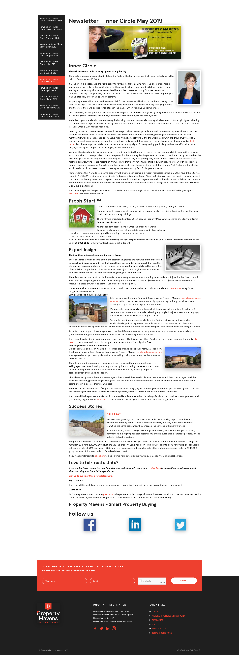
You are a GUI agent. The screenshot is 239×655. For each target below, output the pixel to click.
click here (101, 399)
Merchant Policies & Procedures (168, 616)
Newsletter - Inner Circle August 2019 (49, 54)
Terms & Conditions (162, 633)
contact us (74, 193)
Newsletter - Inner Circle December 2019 (51, 19)
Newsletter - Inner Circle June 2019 (49, 71)
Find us (155, 624)
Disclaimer (157, 620)
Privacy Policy (159, 628)
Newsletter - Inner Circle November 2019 (51, 28)
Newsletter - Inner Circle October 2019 (50, 36)
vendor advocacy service (149, 352)
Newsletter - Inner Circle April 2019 (49, 89)
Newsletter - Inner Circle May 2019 (49, 80)
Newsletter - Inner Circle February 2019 (50, 106)
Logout (156, 611)
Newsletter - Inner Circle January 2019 (49, 115)
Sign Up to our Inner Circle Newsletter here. (91, 476)
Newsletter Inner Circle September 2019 (51, 45)
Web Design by (188, 650)
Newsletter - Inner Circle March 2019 (49, 97)
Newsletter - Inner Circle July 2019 (49, 63)
